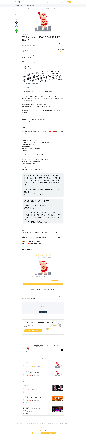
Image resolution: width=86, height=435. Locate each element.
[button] (60, 43)
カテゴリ (27, 8)
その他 (31, 8)
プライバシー (44, 423)
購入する (48, 433)
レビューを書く (43, 312)
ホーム (23, 8)
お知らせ (57, 423)
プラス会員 (39, 423)
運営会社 (53, 423)
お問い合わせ (62, 423)
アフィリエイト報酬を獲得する (27, 5)
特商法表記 (67, 423)
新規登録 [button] (68, 2)
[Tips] (18, 2)
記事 (21, 423)
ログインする (43, 292)
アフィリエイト (25, 423)
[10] (16, 15)
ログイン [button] (64, 2)
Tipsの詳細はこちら (33, 330)
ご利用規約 (49, 423)
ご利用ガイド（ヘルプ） (32, 423)
